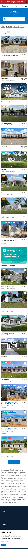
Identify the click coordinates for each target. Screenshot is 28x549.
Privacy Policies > (5, 541)
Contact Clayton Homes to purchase (9, 53)
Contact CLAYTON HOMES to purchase (9, 238)
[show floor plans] (8, 32)
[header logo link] (4, 6)
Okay (4, 545)
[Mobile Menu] (25, 6)
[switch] (9, 32)
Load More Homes (14, 462)
